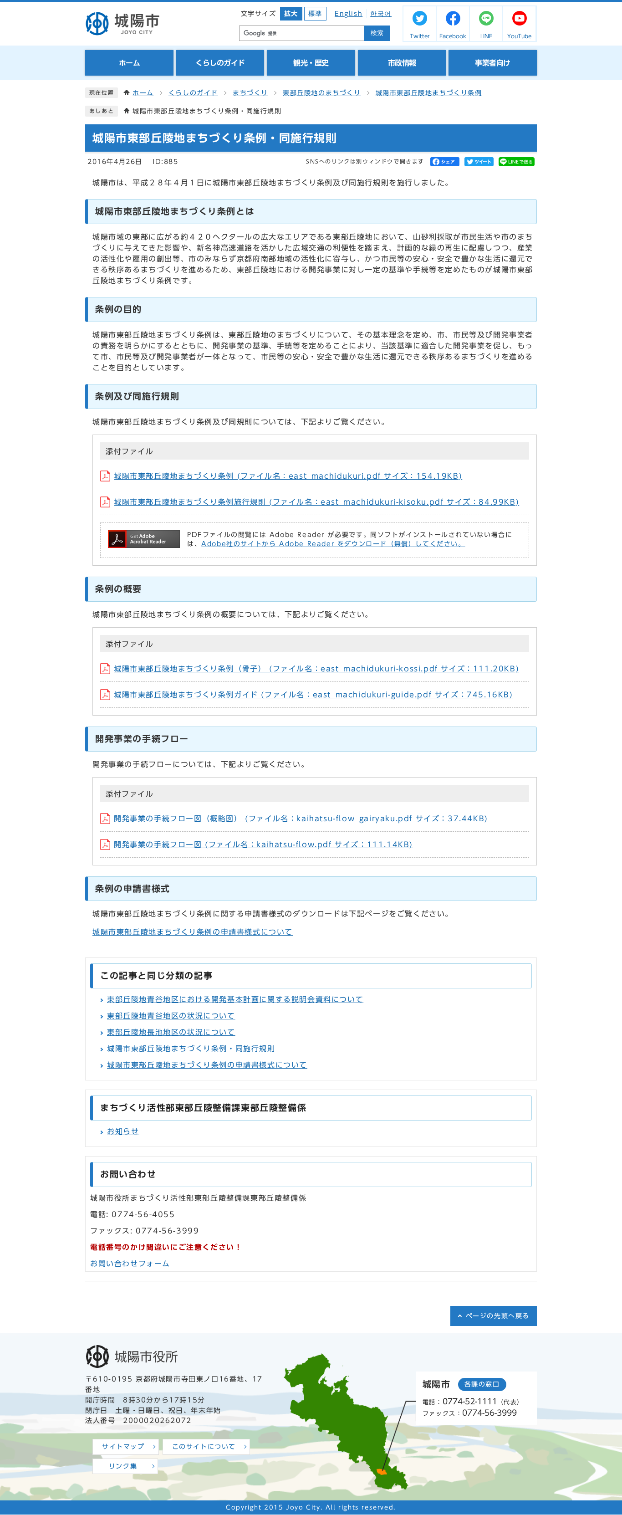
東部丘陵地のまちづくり (322, 93)
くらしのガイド (193, 93)
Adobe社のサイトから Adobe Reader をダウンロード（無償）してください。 (333, 544)
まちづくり (250, 93)
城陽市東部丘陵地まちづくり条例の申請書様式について (192, 932)
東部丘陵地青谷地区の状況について (171, 1015)
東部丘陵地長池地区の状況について (171, 1032)
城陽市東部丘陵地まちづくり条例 (429, 93)
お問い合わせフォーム (130, 1263)
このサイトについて (204, 1446)
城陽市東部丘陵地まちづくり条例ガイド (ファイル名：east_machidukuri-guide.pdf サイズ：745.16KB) (313, 694)
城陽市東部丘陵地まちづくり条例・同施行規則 (191, 1048)
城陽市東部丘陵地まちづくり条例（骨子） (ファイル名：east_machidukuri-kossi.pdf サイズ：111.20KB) (316, 668)
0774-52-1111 (470, 1401)
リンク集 (123, 1466)
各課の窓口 (482, 1384)
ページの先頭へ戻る (498, 1316)
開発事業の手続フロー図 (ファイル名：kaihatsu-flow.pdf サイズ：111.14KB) (263, 844)
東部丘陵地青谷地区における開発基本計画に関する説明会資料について (235, 999)
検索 (377, 33)
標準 (315, 13)
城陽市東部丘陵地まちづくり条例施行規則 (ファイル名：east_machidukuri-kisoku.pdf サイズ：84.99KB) (316, 502)
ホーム (143, 93)
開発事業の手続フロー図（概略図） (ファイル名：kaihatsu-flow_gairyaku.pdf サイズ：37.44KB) (301, 818)
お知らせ (123, 1131)
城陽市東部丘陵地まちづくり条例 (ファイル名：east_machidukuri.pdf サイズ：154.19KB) (288, 476)
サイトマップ (123, 1446)
